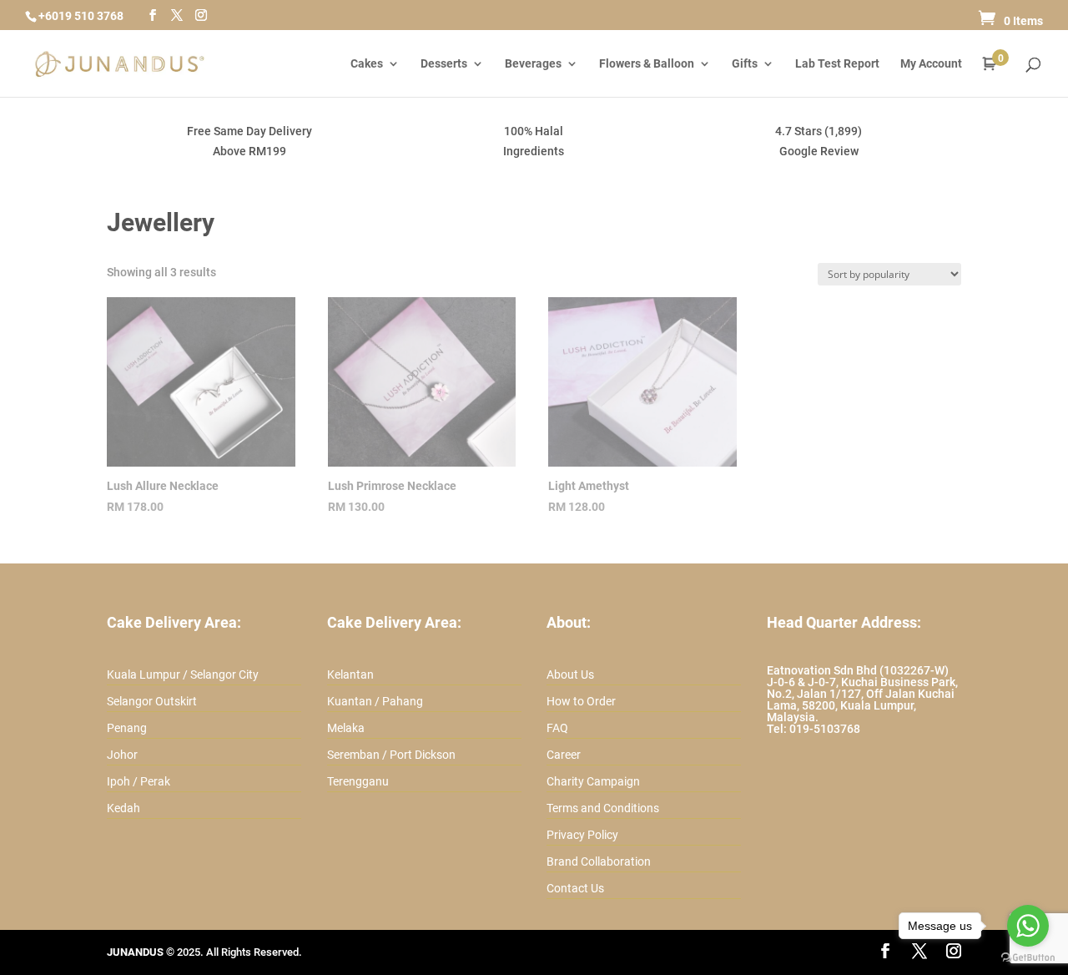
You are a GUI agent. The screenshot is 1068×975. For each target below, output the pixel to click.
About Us (570, 674)
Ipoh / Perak (138, 781)
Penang (127, 728)
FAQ (557, 728)
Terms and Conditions (603, 808)
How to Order (581, 701)
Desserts (444, 64)
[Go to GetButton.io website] (1028, 957)
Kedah (123, 808)
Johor (122, 754)
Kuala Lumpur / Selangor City (183, 674)
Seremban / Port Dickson (391, 754)
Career (564, 754)
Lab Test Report (837, 64)
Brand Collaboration (599, 861)
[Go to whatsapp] (1028, 926)
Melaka (346, 728)
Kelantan (350, 674)
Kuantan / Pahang (375, 701)
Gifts (745, 64)
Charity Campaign (593, 781)
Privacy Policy (582, 834)
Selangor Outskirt (152, 701)
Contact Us (575, 888)
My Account (931, 64)
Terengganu (358, 781)
